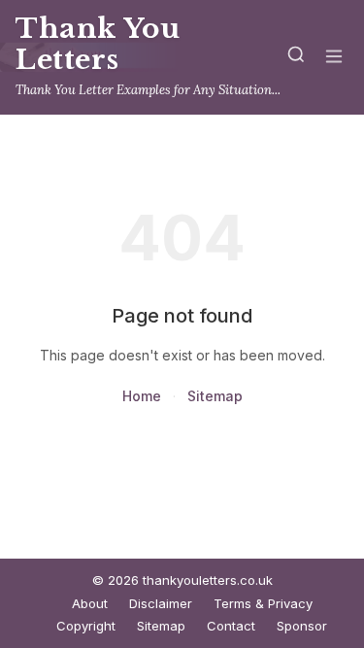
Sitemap (215, 396)
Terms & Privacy (263, 603)
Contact (231, 625)
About (90, 603)
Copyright (86, 625)
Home (141, 396)
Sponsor (302, 625)
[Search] (296, 58)
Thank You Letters (98, 44)
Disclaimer (160, 603)
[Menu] (333, 58)
